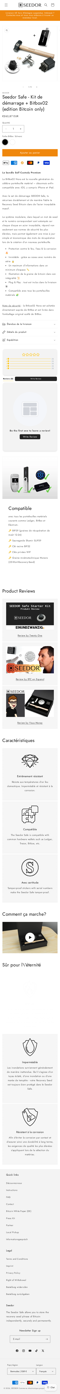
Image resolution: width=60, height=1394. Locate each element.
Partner (9, 1225)
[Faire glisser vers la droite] (36, 87)
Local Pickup (12, 1232)
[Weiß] (12, 142)
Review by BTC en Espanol (30, 679)
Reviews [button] (8, 378)
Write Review (35, 378)
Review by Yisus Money (30, 723)
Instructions (11, 1190)
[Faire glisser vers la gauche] (23, 87)
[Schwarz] (5, 142)
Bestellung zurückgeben (17, 1294)
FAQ (8, 1197)
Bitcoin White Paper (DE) (18, 1211)
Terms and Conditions (17, 1258)
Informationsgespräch (17, 1239)
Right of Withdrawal (16, 1280)
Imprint (9, 1265)
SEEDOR (14, 1388)
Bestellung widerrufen (17, 1287)
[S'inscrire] (46, 1339)
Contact (10, 1204)
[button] (6, 5)
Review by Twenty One (30, 635)
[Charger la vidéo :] (30, 937)
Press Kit (10, 1218)
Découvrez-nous (14, 1183)
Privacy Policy (13, 1272)
